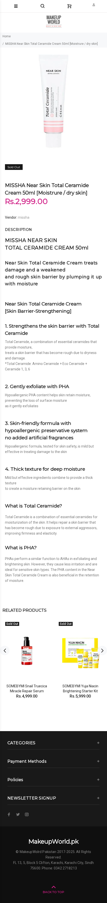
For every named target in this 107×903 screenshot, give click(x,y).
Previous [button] (4, 650)
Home (6, 36)
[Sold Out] (26, 650)
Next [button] (102, 650)
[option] (53, 101)
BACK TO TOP (53, 892)
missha (23, 217)
